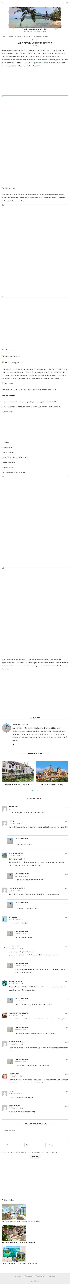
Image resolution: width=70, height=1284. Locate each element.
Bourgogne (27, 36)
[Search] (67, 2)
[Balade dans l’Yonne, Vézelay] (52, 771)
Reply (66, 807)
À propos (18, 1276)
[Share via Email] (39, 717)
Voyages (11, 36)
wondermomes (14, 1074)
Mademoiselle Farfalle (17, 888)
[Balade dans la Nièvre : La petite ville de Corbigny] (18, 771)
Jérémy (11, 1091)
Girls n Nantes (14, 946)
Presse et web (40, 1276)
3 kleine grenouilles (16, 853)
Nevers (12, 369)
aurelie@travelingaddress (18, 1013)
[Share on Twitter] (35, 718)
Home (3, 36)
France (19, 36)
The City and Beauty (16, 981)
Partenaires (29, 1276)
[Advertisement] (35, 82)
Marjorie (12, 821)
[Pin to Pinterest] (37, 717)
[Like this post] (31, 717)
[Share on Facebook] (33, 717)
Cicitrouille (13, 917)
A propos (52, 1276)
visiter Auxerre (43, 63)
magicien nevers (14, 1106)
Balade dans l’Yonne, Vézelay (52, 785)
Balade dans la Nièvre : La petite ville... (18, 785)
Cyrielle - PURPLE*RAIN (16, 1042)
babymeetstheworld (20, 724)
